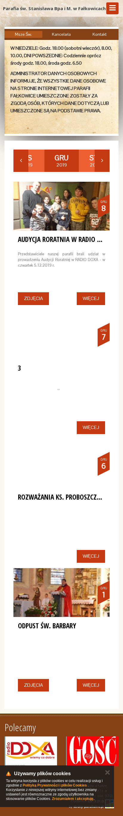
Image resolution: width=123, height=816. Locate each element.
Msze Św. (23, 34)
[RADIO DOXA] (30, 751)
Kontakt (100, 34)
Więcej (91, 298)
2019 (61, 160)
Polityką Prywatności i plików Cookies (55, 785)
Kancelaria (61, 34)
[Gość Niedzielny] (92, 751)
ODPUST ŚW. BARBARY (47, 625)
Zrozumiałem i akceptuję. (73, 799)
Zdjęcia (33, 298)
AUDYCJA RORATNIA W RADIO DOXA (65, 239)
